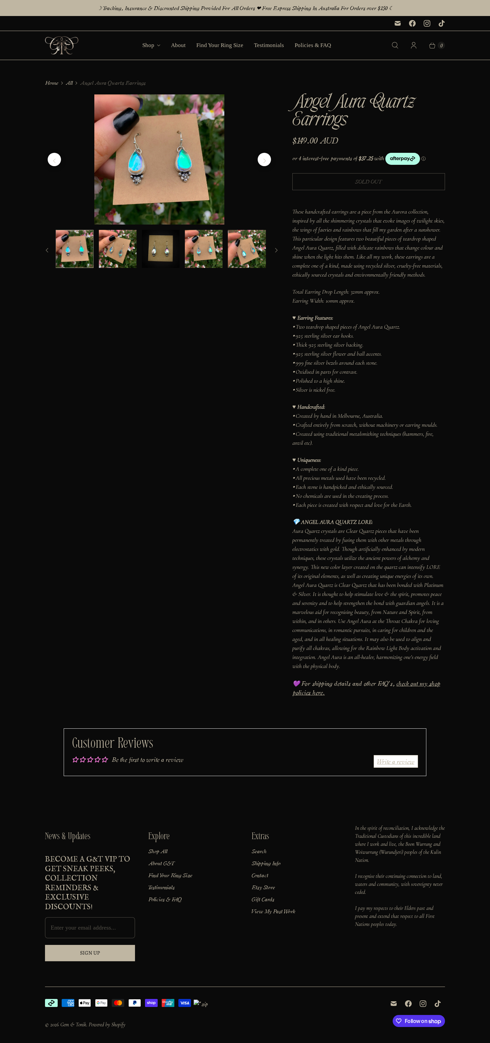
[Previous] (54, 159)
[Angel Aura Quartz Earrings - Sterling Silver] (159, 159)
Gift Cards (263, 899)
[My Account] (413, 45)
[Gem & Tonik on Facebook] (412, 23)
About (178, 45)
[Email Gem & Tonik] (397, 23)
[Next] (264, 159)
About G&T (161, 862)
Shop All (157, 850)
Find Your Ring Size (219, 45)
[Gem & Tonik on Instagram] (427, 23)
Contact (260, 875)
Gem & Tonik (73, 1024)
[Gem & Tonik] (61, 45)
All (69, 82)
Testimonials (269, 45)
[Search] (395, 45)
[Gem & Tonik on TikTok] (441, 23)
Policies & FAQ (313, 45)
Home (51, 82)
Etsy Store (263, 887)
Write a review (395, 761)
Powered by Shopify (107, 1024)
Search (259, 850)
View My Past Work (273, 911)
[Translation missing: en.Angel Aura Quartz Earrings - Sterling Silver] (74, 249)
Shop (148, 45)
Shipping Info (266, 862)
